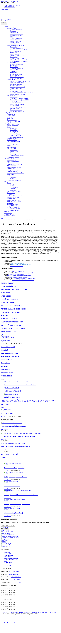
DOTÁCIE (4, 315)
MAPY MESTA (8, 211)
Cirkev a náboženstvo (12, 144)
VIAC (2, 334)
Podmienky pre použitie (38, 612)
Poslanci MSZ (13, 47)
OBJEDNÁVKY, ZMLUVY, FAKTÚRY (14, 289)
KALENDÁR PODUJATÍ (9, 454)
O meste (9, 183)
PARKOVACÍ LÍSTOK (8, 286)
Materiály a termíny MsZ (16, 48)
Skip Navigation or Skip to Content (9, 1)
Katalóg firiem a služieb (13, 157)
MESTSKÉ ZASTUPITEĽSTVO (15, 45)
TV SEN (3, 457)
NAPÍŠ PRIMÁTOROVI (9, 331)
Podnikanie (10, 118)
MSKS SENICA (20, 401)
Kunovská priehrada (15, 208)
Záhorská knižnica (11, 165)
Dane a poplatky (11, 115)
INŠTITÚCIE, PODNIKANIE (12, 124)
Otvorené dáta (13, 101)
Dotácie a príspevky (12, 120)
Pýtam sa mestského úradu (10, 559)
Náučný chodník (11, 198)
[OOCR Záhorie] (5, 546)
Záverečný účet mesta (15, 85)
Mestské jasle (13, 128)
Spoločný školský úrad (16, 74)
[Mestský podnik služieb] (7, 534)
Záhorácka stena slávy (12, 171)
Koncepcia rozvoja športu (13, 170)
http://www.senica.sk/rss (18, 271)
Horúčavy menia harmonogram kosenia (17, 504)
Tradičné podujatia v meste (13, 200)
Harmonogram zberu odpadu (10, 356)
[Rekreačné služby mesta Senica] (9, 536)
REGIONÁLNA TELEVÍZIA (8, 401)
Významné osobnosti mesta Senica (15, 173)
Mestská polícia (14, 151)
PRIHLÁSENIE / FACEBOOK (12, 5)
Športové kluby (11, 168)
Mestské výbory (14, 57)
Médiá (8, 175)
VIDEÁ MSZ (5, 405)
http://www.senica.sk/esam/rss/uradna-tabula (23, 280)
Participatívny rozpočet (16, 84)
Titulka (2, 218)
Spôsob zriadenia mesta (16, 29)
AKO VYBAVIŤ (8, 112)
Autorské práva (4, 612)
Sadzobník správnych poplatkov (18, 107)
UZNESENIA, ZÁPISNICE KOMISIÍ (13, 309)
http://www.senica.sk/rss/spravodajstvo (25, 272)
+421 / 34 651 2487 (16, 582)
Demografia (13, 190)
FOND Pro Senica (14, 105)
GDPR (21, 612)
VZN (11, 37)
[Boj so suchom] (5, 336)
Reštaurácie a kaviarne (12, 204)
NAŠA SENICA (28, 400)
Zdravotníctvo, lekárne (12, 138)
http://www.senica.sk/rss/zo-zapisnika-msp (24, 278)
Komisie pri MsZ (14, 54)
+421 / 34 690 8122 (14, 574)
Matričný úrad (13, 72)
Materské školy (14, 130)
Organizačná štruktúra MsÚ (17, 68)
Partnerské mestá (14, 42)
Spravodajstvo (4, 429)
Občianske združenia (12, 142)
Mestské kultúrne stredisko (13, 161)
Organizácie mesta (14, 44)
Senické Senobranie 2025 (12, 397)
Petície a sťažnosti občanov (17, 104)
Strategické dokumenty (16, 38)
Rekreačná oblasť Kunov (13, 197)
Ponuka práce (5, 369)
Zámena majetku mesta (16, 91)
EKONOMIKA (11, 79)
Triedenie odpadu (6, 360)
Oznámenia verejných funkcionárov (19, 61)
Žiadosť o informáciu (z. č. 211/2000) (19, 100)
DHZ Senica (13, 154)
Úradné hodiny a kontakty (16, 64)
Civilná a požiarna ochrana (17, 155)
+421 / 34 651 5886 (15, 579)
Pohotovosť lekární (7, 373)
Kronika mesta (10, 174)
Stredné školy (13, 132)
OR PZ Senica (13, 150)
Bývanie (9, 122)
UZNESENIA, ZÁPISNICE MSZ (11, 306)
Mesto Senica (4, 417)
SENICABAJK (8, 213)
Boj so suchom (5, 340)
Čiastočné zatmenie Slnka (12, 486)
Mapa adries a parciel (8, 347)
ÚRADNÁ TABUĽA (7, 283)
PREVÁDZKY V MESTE (9, 299)
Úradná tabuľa (13, 97)
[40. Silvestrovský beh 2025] (11, 388)
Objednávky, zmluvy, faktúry (17, 94)
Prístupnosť (27, 612)
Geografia (12, 188)
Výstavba (9, 117)
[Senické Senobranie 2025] (11, 394)
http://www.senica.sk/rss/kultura (16, 274)
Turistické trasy (11, 193)
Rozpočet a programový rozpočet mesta (20, 81)
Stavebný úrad (13, 71)
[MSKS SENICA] (5, 530)
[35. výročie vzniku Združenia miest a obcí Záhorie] (17, 381)
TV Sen (12, 178)
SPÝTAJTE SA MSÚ (9, 7)
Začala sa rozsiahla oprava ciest (14, 468)
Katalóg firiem (5, 363)
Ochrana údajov (14, 612)
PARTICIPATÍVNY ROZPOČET (12, 322)
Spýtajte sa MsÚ (14, 65)
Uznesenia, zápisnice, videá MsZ (18, 49)
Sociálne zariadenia (12, 140)
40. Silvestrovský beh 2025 (12, 391)
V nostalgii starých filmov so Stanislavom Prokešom (21, 495)
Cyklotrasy (9, 194)
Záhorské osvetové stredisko (14, 167)
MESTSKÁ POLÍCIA (17, 400)
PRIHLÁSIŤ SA (4, 529)
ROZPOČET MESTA (8, 302)
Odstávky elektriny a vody (9, 353)
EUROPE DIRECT (37, 400)
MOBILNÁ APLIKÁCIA (9, 319)
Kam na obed (5, 366)
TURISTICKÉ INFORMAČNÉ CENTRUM (36, 401)
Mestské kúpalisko (14, 210)
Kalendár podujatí (11, 160)
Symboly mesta (14, 187)
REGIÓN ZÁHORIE (6, 400)
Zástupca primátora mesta (16, 34)
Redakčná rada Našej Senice (14, 180)
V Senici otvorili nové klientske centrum (13, 426)
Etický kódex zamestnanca (17, 77)
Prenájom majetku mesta (16, 90)
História (12, 184)
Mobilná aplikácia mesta (16, 78)
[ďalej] (2, 379)
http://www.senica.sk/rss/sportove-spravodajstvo (19, 275)
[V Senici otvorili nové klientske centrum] (11, 423)
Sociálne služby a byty (15, 102)
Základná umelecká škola (16, 137)
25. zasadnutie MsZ (7, 414)
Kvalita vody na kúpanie (13, 207)
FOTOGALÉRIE (6, 376)
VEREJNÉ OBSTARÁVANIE (10, 312)
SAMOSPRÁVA (11, 28)
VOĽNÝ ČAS (7, 181)
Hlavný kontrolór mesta (16, 35)
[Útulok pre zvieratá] (6, 543)
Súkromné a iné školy (15, 134)
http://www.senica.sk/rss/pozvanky (18, 277)
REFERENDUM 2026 (9, 216)
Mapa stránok (52, 612)
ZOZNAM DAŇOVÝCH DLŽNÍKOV (13, 328)
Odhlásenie (5, 527)
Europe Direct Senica (12, 125)
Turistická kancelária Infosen (14, 191)
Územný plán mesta (15, 39)
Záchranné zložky (11, 148)
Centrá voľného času (15, 135)
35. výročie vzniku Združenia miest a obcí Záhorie (20, 385)
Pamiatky (12, 185)
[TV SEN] (3, 542)
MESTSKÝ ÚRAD (12, 62)
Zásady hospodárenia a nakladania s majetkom (21, 92)
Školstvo (9, 127)
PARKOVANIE (6, 293)
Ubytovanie (10, 203)
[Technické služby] (6, 544)
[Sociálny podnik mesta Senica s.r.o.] (10, 537)
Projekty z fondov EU (15, 41)
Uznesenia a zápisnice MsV (17, 58)
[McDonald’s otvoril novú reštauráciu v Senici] (13, 443)
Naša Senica (13, 177)
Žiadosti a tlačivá (14, 75)
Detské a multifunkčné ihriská (14, 195)
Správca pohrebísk (11, 147)
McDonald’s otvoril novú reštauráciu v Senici (15, 447)
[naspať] (1, 379)
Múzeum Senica (11, 163)
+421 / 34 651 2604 (16, 577)
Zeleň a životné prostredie (13, 121)
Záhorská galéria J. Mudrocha (14, 164)
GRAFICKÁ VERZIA (10, 622)
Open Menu (4, 24)
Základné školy (14, 131)
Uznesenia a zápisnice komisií (17, 55)
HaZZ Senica (13, 153)
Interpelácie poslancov (15, 51)
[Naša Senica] (4, 540)
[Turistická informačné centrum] (9, 532)
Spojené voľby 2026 (9, 214)
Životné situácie (11, 114)
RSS (46, 612)
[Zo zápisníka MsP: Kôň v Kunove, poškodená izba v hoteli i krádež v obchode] (21, 433)
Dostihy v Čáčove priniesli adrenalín (15, 477)
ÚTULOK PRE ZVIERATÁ (50, 400)
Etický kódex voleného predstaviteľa (19, 59)
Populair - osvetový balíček (17, 111)
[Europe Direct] (5, 539)
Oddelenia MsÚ (14, 69)
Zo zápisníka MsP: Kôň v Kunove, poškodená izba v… (19, 436)
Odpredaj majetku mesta (16, 88)
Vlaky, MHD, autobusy (13, 205)
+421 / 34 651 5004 (6, 19)
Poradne (9, 145)
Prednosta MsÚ (14, 67)
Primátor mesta (14, 32)
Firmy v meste (7, 556)
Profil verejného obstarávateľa (17, 87)
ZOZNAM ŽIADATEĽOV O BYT (12, 325)
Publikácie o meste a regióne (14, 201)
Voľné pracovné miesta (16, 110)
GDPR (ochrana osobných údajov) (19, 98)
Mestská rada (13, 52)
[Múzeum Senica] (5, 533)
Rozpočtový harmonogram (17, 82)
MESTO (6, 27)
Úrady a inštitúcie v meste (13, 141)
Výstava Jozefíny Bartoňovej (13, 513)
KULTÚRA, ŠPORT (9, 158)
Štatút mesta (13, 31)
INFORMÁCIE (11, 95)
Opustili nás (4, 350)
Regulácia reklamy (15, 108)
